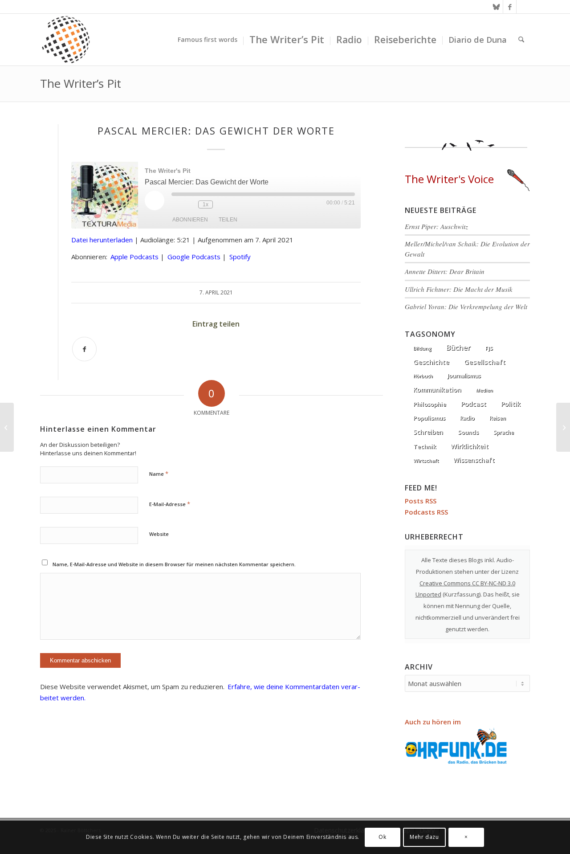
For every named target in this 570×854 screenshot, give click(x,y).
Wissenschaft (474, 460)
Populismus (429, 418)
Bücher (458, 347)
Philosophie (429, 404)
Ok (382, 837)
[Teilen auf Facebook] (84, 349)
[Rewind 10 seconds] (189, 204)
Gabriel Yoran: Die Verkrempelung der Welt (466, 306)
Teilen (228, 220)
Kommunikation (437, 390)
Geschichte (431, 361)
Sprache (503, 432)
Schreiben (428, 432)
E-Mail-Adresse (169, 504)
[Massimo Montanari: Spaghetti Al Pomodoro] (7, 427)
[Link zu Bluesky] (496, 6)
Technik (424, 446)
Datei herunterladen (102, 239)
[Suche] (521, 39)
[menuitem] (207, 39)
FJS (489, 348)
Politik (511, 404)
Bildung (422, 348)
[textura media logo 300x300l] (66, 39)
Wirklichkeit (470, 445)
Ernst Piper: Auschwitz (436, 226)
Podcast (473, 404)
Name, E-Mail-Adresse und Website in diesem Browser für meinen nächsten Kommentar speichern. (174, 564)
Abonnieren (190, 220)
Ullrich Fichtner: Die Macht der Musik (459, 289)
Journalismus (464, 376)
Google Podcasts (193, 256)
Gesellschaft (484, 361)
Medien (484, 390)
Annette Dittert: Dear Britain (444, 271)
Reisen (497, 418)
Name (158, 474)
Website (159, 534)
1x (205, 204)
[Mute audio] (175, 204)
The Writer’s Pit (80, 83)
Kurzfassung (461, 594)
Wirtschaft (426, 460)
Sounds (468, 432)
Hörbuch (423, 376)
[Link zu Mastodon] (523, 6)
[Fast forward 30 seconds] (221, 204)
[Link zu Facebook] (509, 6)
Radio (467, 418)
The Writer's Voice (449, 179)
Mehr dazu (424, 837)
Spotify (240, 256)
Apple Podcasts (134, 256)
